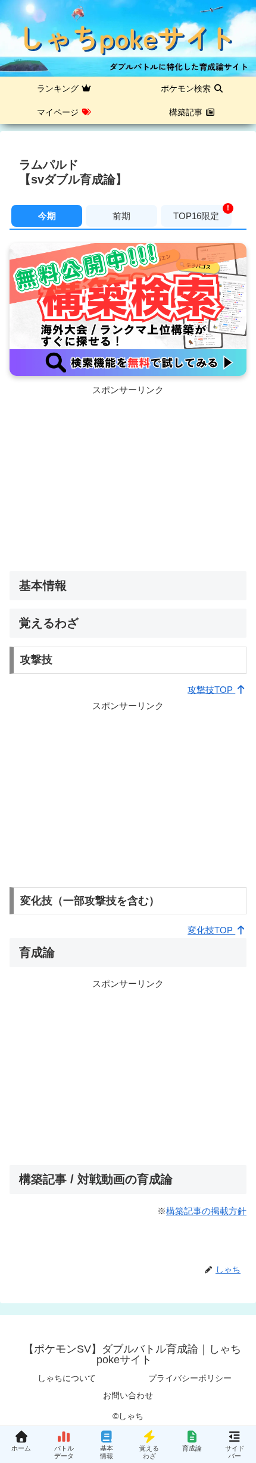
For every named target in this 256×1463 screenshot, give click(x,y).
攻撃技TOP (211, 690)
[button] (229, 1381)
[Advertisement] (128, 481)
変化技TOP (211, 930)
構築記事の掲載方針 (206, 1211)
